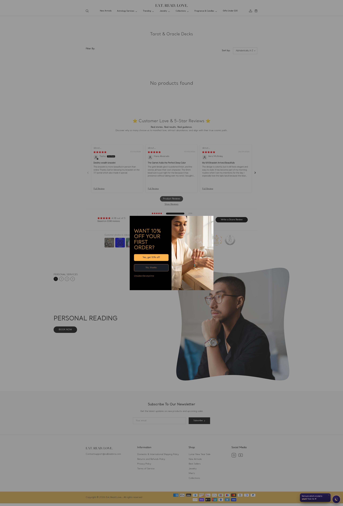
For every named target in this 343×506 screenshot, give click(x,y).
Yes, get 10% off (151, 257)
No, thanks (151, 267)
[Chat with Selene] (336, 499)
